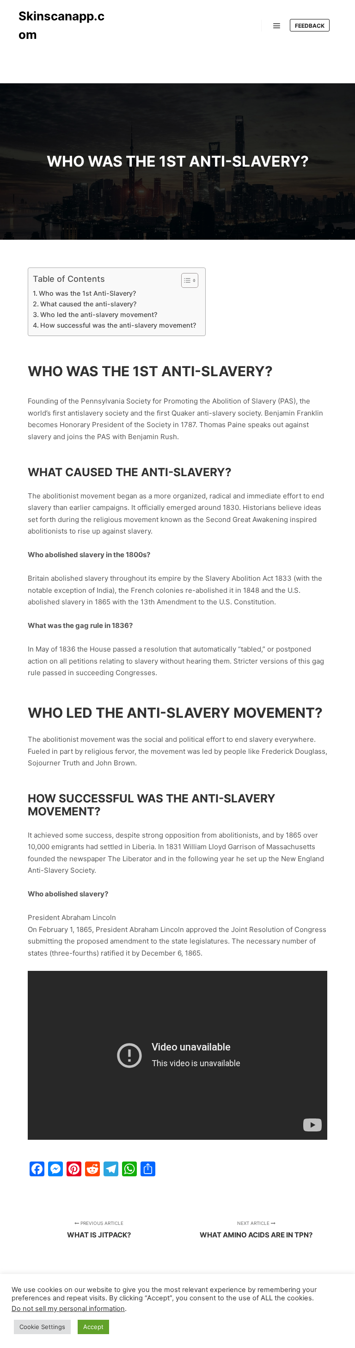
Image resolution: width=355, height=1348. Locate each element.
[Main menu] (277, 26)
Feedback (309, 25)
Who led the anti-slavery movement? (98, 314)
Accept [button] (93, 1326)
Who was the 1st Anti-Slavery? (87, 293)
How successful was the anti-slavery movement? (118, 325)
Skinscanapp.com (61, 25)
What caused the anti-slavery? (88, 304)
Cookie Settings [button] (42, 1326)
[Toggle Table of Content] (185, 280)
